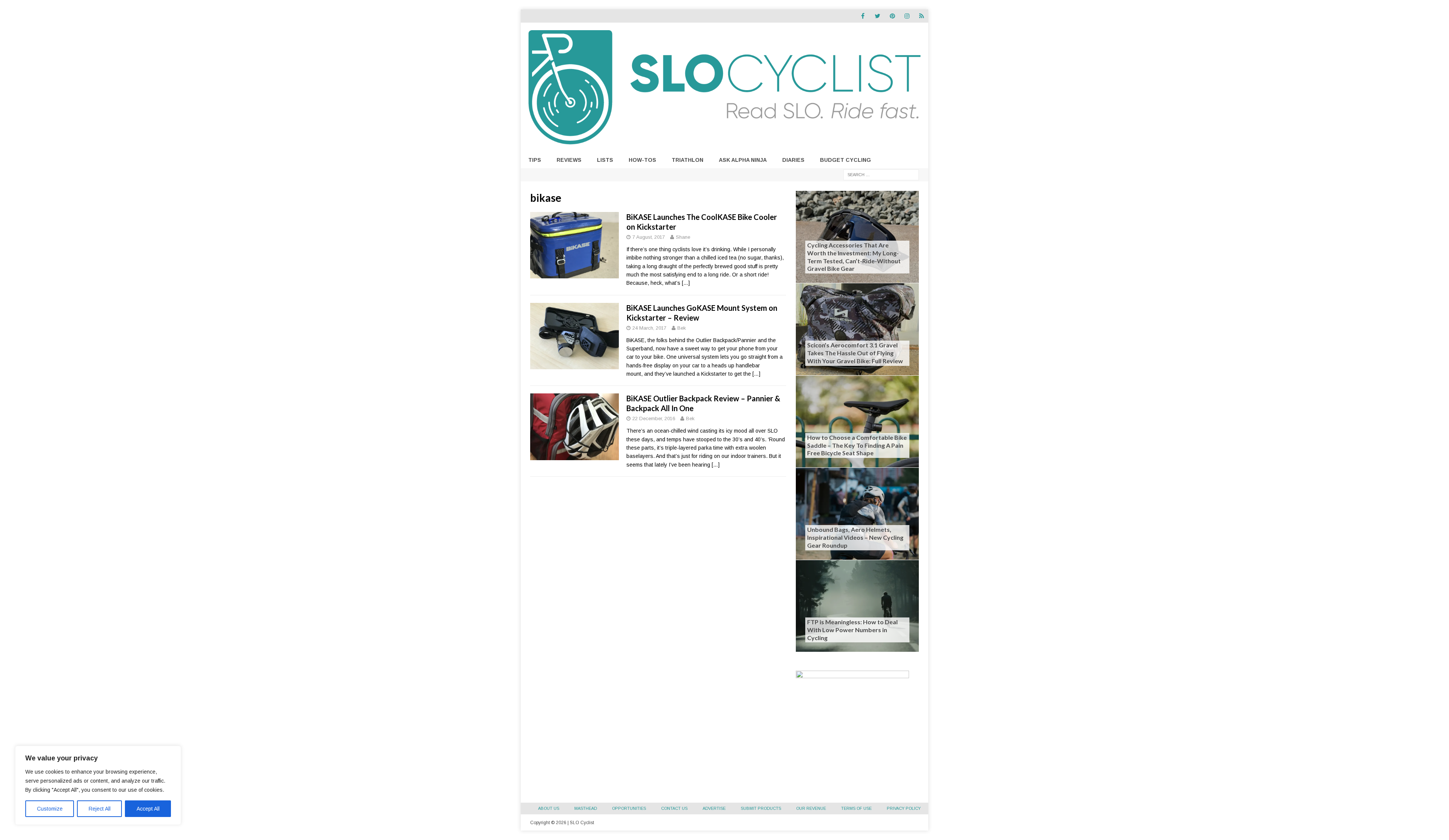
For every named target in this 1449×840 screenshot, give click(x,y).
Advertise (714, 808)
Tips (534, 160)
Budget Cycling (845, 160)
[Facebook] (862, 16)
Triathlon (687, 160)
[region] (98, 785)
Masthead (585, 808)
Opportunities (629, 808)
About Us (548, 808)
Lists (605, 160)
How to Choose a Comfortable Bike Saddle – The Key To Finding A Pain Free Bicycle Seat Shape (857, 445)
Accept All (148, 809)
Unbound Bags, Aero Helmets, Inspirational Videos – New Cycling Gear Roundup (855, 537)
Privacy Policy (904, 808)
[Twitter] (877, 16)
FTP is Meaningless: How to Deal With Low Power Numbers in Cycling (852, 629)
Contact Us (674, 808)
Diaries (793, 160)
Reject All (100, 809)
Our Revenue (811, 808)
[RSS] (921, 16)
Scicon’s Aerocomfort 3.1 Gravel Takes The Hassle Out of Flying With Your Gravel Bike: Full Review (855, 352)
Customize (50, 809)
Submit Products (761, 808)
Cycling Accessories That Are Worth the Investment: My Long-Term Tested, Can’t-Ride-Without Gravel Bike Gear (854, 256)
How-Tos (642, 160)
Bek (681, 328)
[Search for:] (881, 174)
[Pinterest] (892, 16)
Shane (683, 237)
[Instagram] (907, 16)
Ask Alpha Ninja (743, 160)
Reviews (569, 160)
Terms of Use (856, 808)
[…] (686, 283)
